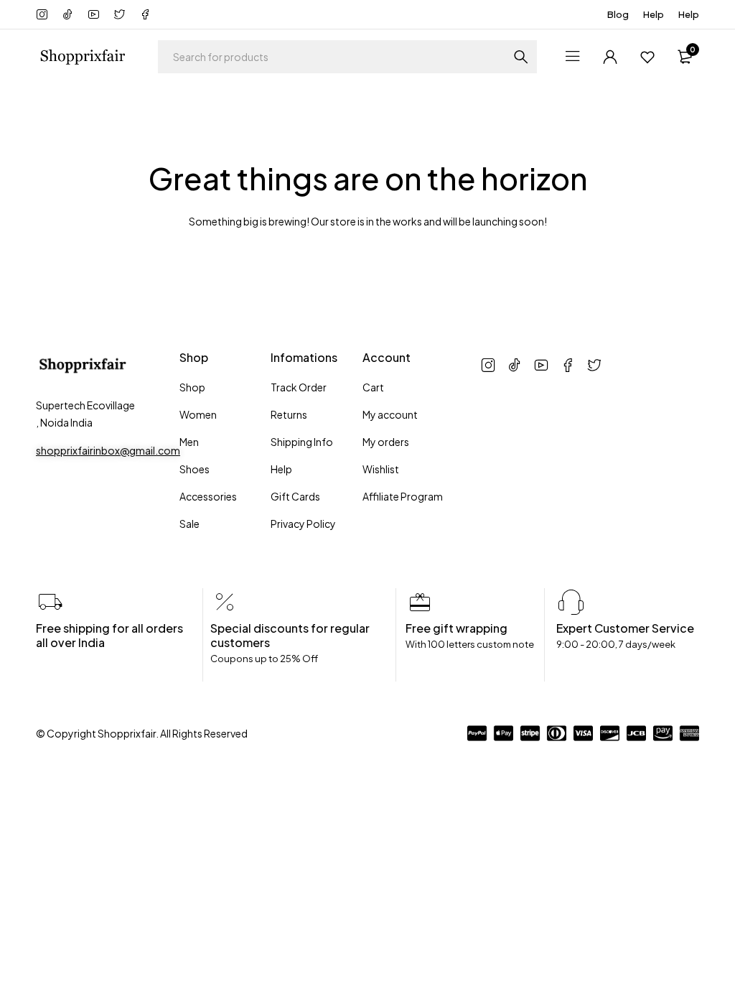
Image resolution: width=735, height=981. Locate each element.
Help (653, 14)
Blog (618, 14)
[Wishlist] (647, 57)
